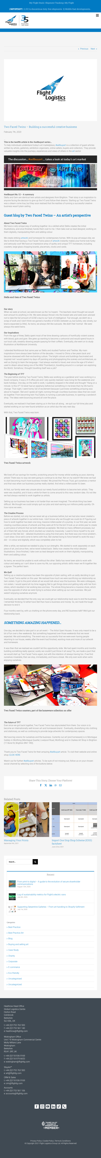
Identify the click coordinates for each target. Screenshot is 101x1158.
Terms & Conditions (63, 1141)
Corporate (12, 961)
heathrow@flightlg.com (17, 1031)
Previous (84, 49)
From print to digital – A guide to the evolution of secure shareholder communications (48, 882)
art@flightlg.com (13, 1073)
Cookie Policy (48, 1141)
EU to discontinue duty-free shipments (44, 9)
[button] (6, 825)
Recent (50, 874)
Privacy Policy (36, 1141)
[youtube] (48, 1106)
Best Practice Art (16, 933)
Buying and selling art (18, 944)
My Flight (69, 2)
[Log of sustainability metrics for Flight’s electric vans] (12, 894)
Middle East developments (77, 9)
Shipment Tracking (54, 2)
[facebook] (37, 1106)
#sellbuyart (60, 145)
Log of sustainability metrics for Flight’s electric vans (41, 894)
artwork (24, 238)
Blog (10, 938)
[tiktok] (59, 1106)
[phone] (64, 1106)
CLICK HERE (14, 755)
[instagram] (42, 1106)
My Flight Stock (36, 2)
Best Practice (14, 927)
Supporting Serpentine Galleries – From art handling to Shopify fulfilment (50, 907)
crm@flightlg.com (14, 1083)
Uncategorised (15, 978)
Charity (11, 956)
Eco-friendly (13, 973)
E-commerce (14, 967)
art (73, 151)
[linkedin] (53, 1106)
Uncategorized (15, 984)
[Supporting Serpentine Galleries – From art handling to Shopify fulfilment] (12, 907)
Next (93, 49)
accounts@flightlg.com (16, 1093)
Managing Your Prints (16, 840)
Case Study (13, 950)
